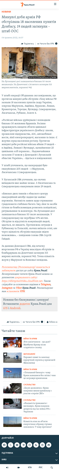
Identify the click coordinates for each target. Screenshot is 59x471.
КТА (30, 467)
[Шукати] (52, 467)
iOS (5, 308)
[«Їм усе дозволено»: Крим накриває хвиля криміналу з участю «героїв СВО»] (12, 388)
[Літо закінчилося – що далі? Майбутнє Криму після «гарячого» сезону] (12, 342)
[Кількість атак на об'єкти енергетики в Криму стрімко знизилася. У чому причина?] (12, 422)
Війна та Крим (30, 339)
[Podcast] (42, 445)
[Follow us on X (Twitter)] (10, 445)
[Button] (27, 44)
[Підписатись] (48, 445)
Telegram (45, 284)
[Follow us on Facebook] (4, 445)
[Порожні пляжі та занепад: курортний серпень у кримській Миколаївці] (12, 358)
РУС (41, 467)
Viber (19, 288)
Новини (6, 12)
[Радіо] (7, 467)
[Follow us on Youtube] (17, 445)
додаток (24, 304)
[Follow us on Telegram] (23, 445)
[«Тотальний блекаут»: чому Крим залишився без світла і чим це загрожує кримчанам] (12, 373)
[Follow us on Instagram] (29, 445)
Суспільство (29, 385)
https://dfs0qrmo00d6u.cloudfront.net (22, 281)
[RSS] (36, 445)
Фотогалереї (29, 354)
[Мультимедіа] (19, 467)
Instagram (7, 288)
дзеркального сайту (26, 277)
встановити (15, 291)
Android (15, 308)
